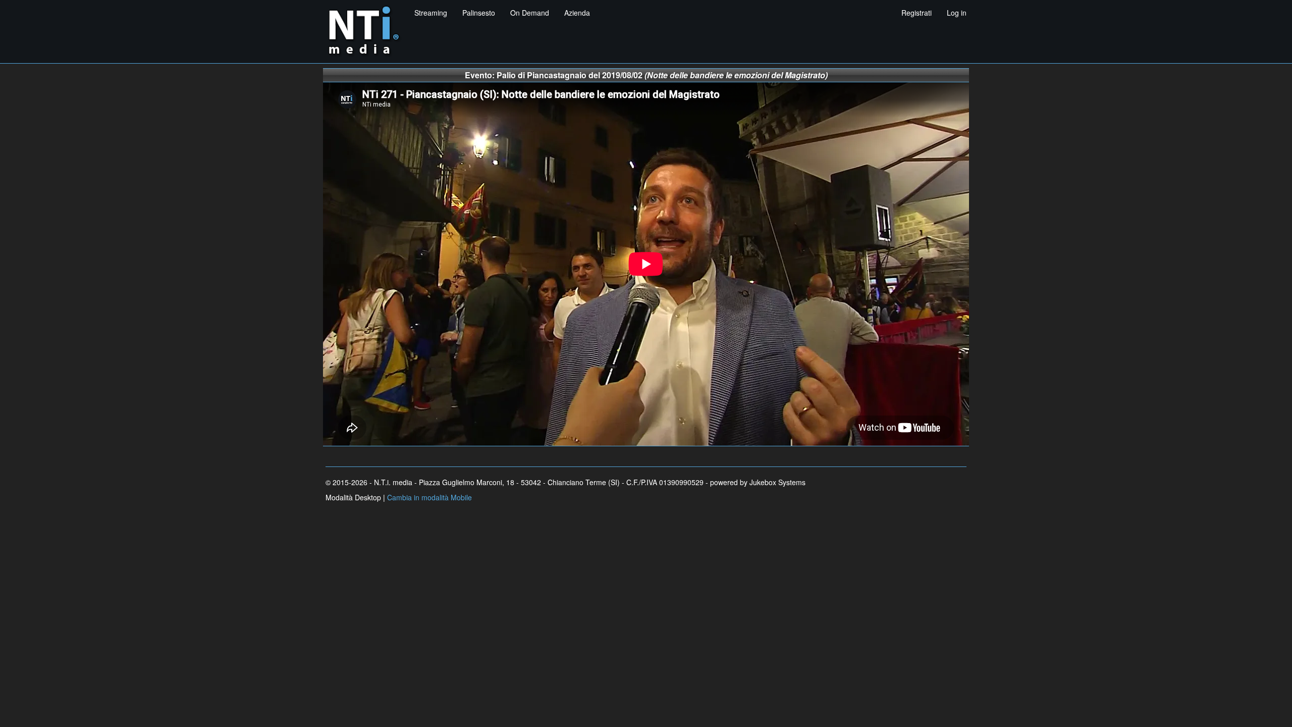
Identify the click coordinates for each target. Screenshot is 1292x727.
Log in (956, 13)
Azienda (577, 13)
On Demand (529, 13)
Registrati (916, 13)
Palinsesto (478, 13)
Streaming (430, 13)
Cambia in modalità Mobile (429, 497)
